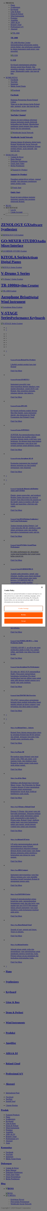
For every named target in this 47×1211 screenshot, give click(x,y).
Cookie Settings (23, 608)
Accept (23, 621)
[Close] (42, 587)
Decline (23, 614)
